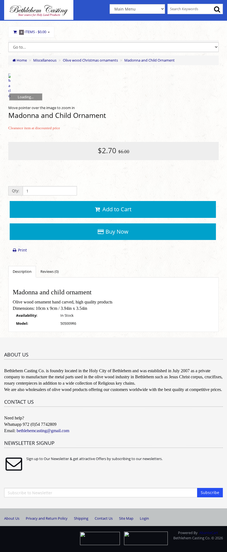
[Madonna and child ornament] (9, 86)
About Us (11, 518)
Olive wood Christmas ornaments (90, 60)
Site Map (126, 518)
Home (21, 60)
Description (22, 271)
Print (22, 250)
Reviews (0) (49, 271)
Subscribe (210, 492)
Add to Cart (116, 209)
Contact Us (104, 518)
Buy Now (116, 231)
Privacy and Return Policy (47, 518)
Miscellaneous (44, 60)
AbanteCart (208, 532)
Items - (34, 31)
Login (144, 518)
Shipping (81, 518)
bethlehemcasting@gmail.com (43, 430)
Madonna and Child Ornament (149, 60)
